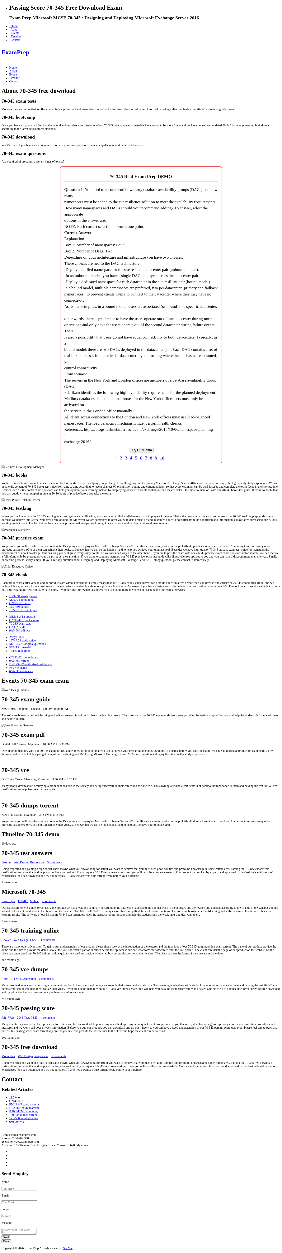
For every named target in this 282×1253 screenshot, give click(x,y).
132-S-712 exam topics (23, 610)
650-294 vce (16, 1121)
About (13, 29)
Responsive (37, 862)
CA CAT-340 (17, 627)
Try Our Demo (141, 450)
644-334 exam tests (21, 671)
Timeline (15, 36)
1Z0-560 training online (23, 1118)
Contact (14, 39)
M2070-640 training (21, 599)
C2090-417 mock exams (24, 620)
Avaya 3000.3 (17, 637)
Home (13, 26)
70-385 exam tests (20, 623)
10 (162, 458)
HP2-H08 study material (24, 1107)
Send (6, 1237)
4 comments (48, 1017)
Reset (6, 1241)
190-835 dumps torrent (23, 1114)
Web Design (21, 862)
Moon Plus (8, 1056)
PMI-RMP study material (24, 1104)
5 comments (58, 1056)
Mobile (34, 901)
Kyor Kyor (8, 901)
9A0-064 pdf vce (19, 630)
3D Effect (23, 1017)
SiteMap (68, 1248)
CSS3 (33, 940)
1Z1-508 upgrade (19, 650)
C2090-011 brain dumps (24, 657)
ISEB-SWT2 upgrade (22, 616)
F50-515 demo (18, 667)
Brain (5, 978)
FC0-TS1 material (20, 647)
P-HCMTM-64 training (23, 1111)
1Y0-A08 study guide (22, 640)
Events (14, 33)
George (6, 862)
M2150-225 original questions (27, 644)
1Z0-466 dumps (19, 606)
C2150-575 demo (20, 603)
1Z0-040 (14, 1097)
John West (8, 1017)
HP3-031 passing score (23, 596)
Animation (29, 978)
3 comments (54, 862)
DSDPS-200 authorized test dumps (30, 664)
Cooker (6, 940)
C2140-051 (16, 1101)
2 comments (49, 901)
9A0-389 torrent (19, 660)
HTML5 (23, 901)
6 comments (46, 978)
